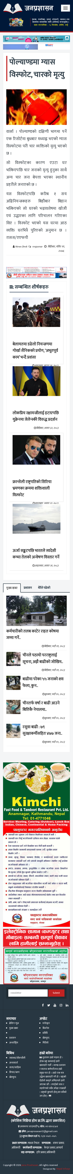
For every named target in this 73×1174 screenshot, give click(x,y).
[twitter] (48, 1005)
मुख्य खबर (11, 588)
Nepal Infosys (63, 1169)
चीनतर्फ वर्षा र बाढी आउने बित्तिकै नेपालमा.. (41, 706)
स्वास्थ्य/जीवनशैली (17, 1058)
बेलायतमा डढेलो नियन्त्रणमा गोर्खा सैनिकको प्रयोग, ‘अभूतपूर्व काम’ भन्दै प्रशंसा (35, 351)
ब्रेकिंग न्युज (14, 1023)
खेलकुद (46, 1038)
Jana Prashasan (29, 1165)
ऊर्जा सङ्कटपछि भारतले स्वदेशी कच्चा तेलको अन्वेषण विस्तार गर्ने (36, 554)
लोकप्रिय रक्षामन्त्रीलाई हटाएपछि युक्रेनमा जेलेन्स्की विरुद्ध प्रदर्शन (36, 416)
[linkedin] (67, 1005)
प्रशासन (28, 587)
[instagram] (61, 1005)
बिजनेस (46, 1028)
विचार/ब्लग (14, 1072)
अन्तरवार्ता (13, 1063)
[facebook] (43, 1005)
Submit (56, 993)
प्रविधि (45, 1033)
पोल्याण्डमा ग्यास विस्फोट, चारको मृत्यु (36, 68)
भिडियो (45, 1043)
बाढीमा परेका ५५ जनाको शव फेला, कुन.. (43, 682)
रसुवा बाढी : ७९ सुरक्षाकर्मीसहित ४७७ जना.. (42, 730)
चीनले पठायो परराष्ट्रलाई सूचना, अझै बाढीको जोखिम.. (43, 658)
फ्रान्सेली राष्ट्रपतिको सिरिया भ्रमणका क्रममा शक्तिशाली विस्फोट (32, 488)
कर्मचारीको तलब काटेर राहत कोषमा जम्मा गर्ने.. (32, 634)
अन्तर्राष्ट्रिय (13, 1043)
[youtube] (55, 1005)
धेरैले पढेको (44, 587)
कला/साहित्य (15, 1067)
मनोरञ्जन (46, 1023)
